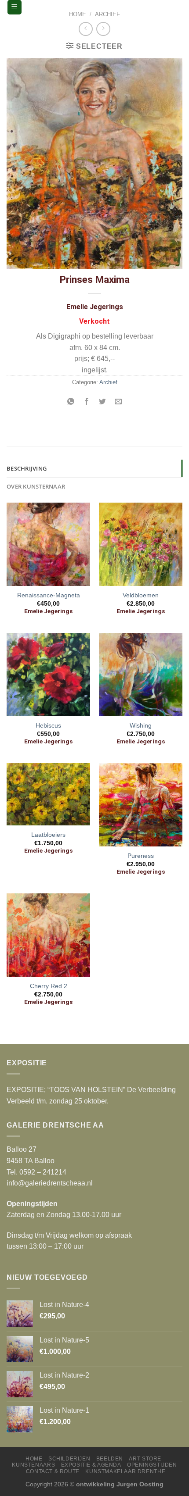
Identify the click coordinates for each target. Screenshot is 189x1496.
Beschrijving (27, 468)
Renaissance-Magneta (48, 595)
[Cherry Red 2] (48, 935)
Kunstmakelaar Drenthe (125, 1471)
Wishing (141, 725)
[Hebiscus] (48, 674)
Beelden (109, 1459)
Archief (107, 14)
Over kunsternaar (36, 486)
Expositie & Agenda (91, 1465)
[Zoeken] (174, 7)
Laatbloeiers (48, 835)
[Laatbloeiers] (48, 794)
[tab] (94, 468)
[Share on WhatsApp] (70, 402)
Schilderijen (69, 1459)
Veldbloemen (141, 595)
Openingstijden (152, 1465)
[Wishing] (140, 674)
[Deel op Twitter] (102, 402)
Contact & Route (53, 1471)
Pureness (140, 856)
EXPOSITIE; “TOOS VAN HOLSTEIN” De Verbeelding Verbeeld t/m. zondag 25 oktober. (91, 1095)
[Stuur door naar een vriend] (118, 402)
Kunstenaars (33, 1465)
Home (77, 14)
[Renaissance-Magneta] (48, 544)
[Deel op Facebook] (86, 402)
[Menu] (14, 7)
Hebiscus (48, 725)
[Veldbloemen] (140, 544)
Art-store (145, 1459)
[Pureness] (140, 804)
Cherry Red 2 (48, 986)
